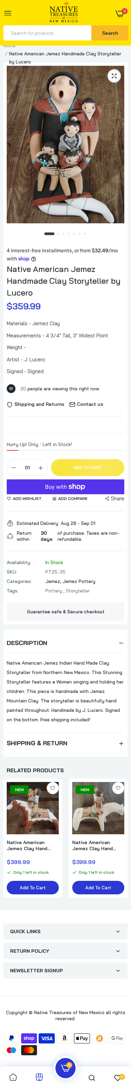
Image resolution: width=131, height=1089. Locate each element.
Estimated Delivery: (38, 523)
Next (119, 841)
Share (117, 498)
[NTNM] (64, 13)
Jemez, (53, 581)
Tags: (12, 591)
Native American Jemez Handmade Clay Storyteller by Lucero (64, 281)
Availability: (19, 562)
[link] (53, 788)
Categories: (19, 581)
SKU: (12, 572)
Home (9, 46)
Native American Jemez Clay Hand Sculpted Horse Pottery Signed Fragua (27, 845)
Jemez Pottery (78, 581)
